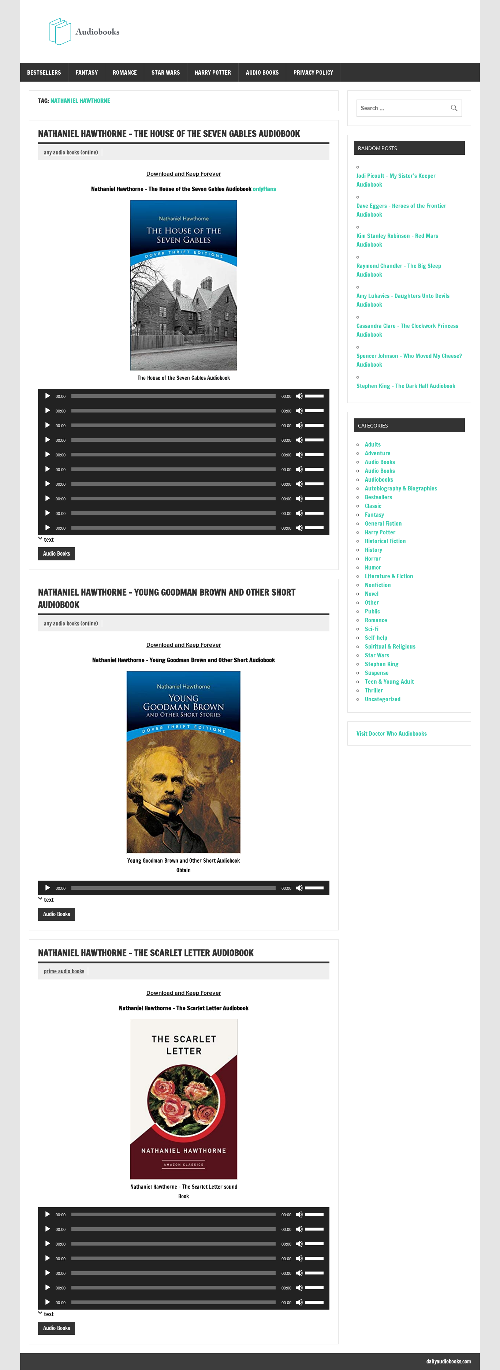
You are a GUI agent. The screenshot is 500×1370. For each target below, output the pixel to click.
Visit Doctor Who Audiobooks (392, 733)
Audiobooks (379, 479)
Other (372, 602)
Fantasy (87, 72)
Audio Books (262, 72)
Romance (125, 72)
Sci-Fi (371, 629)
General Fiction (383, 523)
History (373, 550)
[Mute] (299, 396)
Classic (373, 506)
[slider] (315, 395)
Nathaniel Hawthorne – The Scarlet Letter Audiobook (146, 953)
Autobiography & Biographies (401, 488)
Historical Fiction (385, 541)
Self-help (376, 638)
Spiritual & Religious (390, 646)
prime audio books (64, 971)
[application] (183, 396)
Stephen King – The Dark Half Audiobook (406, 386)
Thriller (374, 690)
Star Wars (166, 72)
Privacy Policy (313, 72)
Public (372, 611)
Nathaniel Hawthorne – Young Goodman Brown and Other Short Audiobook (166, 598)
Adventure (378, 453)
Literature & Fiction (389, 576)
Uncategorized (382, 699)
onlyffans (264, 189)
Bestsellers (44, 72)
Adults (373, 444)
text (49, 539)
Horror (373, 559)
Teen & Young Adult (389, 681)
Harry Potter (213, 72)
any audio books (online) (71, 152)
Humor (373, 567)
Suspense (377, 673)
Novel (371, 594)
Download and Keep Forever (183, 173)
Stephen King (382, 664)
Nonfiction (378, 585)
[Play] (47, 396)
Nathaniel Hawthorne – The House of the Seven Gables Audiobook (169, 133)
